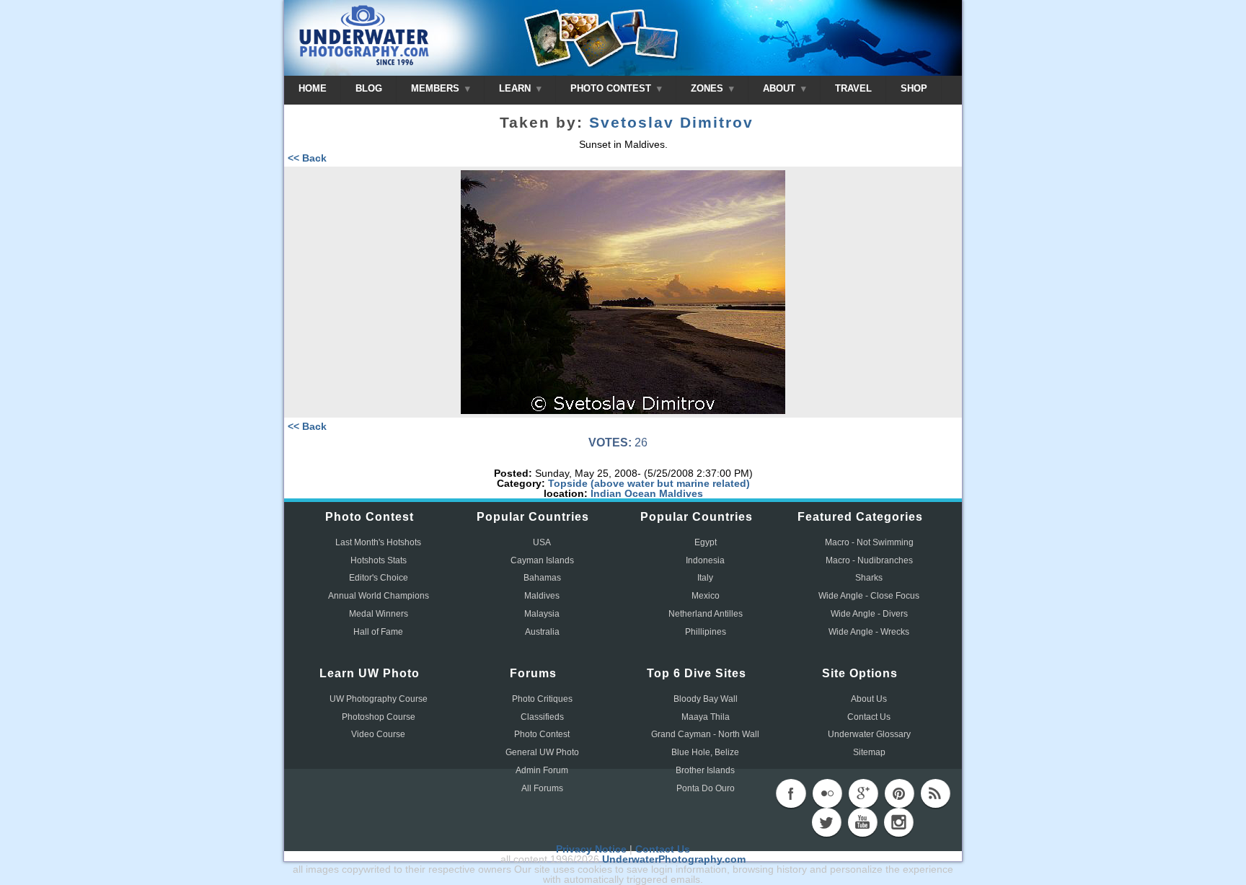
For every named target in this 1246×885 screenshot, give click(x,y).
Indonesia (705, 560)
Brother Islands (705, 770)
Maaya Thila (705, 717)
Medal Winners (378, 614)
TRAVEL (853, 88)
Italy (705, 578)
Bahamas (542, 578)
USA (542, 542)
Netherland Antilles (705, 614)
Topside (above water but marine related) (649, 483)
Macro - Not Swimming (869, 542)
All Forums (542, 788)
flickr (827, 793)
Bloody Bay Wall (705, 699)
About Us (869, 699)
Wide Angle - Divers (869, 614)
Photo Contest (542, 734)
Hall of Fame (378, 632)
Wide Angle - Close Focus (868, 596)
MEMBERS (436, 88)
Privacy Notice (591, 849)
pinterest (899, 793)
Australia (542, 632)
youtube (862, 822)
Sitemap (869, 752)
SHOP (914, 88)
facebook (791, 793)
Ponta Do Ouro (705, 788)
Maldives (681, 493)
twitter (826, 822)
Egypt (705, 542)
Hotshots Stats (378, 560)
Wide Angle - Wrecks (869, 632)
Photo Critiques (542, 699)
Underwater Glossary (869, 734)
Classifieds (542, 717)
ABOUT (780, 88)
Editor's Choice (378, 578)
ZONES (708, 88)
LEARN (516, 88)
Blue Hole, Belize (705, 752)
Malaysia (542, 614)
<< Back (307, 158)
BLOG (368, 88)
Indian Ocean (623, 493)
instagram (898, 822)
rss (935, 793)
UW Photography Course (379, 699)
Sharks (869, 578)
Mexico (706, 596)
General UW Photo (542, 752)
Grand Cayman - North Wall (705, 734)
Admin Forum (542, 770)
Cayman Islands (542, 560)
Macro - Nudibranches (869, 560)
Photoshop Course (378, 717)
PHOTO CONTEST (612, 88)
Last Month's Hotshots (378, 542)
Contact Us (869, 717)
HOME (313, 88)
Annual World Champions (378, 596)
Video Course (378, 734)
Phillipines (705, 632)
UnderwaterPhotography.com (674, 859)
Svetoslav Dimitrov (671, 122)
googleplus (863, 793)
